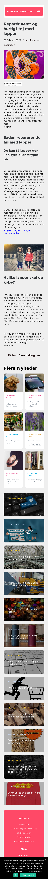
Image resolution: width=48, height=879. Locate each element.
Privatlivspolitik (28, 875)
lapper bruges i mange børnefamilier (17, 232)
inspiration (9, 45)
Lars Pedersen (32, 40)
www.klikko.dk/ (26, 841)
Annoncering (24, 855)
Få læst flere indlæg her (24, 355)
